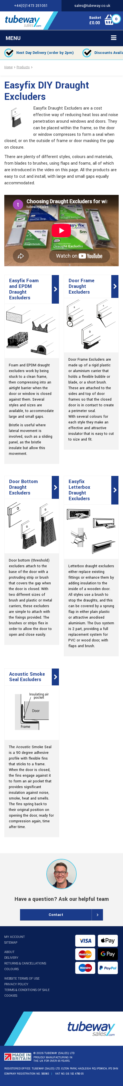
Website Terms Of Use (21, 978)
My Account (14, 937)
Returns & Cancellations (25, 963)
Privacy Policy (16, 984)
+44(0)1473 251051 (31, 5)
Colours (11, 969)
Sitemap (10, 942)
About (9, 952)
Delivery (11, 958)
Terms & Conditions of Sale (26, 990)
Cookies (10, 996)
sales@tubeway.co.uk (92, 5)
